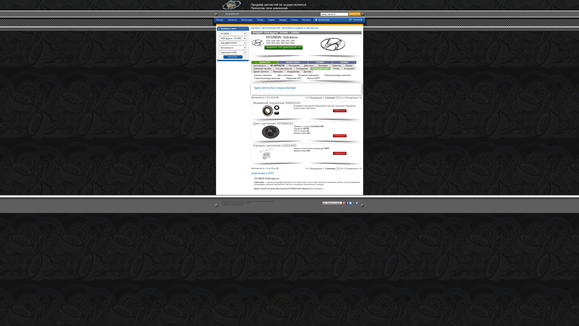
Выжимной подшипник (308, 75)
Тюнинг (260, 20)
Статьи (294, 20)
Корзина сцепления (263, 75)
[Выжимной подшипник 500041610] (272, 116)
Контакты (306, 20)
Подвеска (336, 65)
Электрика (323, 65)
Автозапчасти (259, 65)
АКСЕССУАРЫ (293, 62)
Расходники (294, 65)
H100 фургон (290, 37)
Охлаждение (302, 68)
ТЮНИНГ (320, 62)
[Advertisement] (233, 108)
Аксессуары (246, 20)
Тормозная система (262, 68)
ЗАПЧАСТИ (264, 62)
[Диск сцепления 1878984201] (272, 138)
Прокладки (278, 71)
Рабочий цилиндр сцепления (338, 75)
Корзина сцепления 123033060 (274, 145)
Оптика (336, 68)
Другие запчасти (261, 71)
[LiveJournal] (353, 203)
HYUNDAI (273, 37)
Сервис (271, 20)
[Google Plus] (344, 203)
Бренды (282, 20)
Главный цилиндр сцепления (267, 78)
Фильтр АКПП (313, 78)
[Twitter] (350, 203)
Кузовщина (349, 68)
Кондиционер (293, 71)
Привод (348, 65)
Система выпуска (284, 68)
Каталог (219, 20)
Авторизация (324, 20)
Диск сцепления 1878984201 (273, 123)
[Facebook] (347, 203)
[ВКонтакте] (356, 203)
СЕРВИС (344, 62)
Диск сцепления (285, 75)
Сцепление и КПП (320, 68)
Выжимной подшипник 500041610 (276, 103)
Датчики (307, 71)
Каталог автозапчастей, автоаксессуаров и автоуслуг (285, 27)
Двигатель (309, 65)
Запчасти (232, 20)
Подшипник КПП (293, 78)
